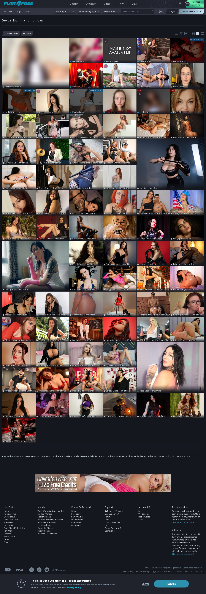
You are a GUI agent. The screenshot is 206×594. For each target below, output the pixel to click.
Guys (19, 11)
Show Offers (9, 536)
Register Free (10, 513)
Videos (74, 511)
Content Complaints (174, 571)
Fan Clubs (8, 525)
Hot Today (76, 513)
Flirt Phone (9, 530)
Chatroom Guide (112, 522)
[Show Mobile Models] (172, 33)
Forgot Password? (113, 528)
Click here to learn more (183, 522)
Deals (6, 539)
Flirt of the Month (45, 528)
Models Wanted (45, 513)
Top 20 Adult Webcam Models (51, 511)
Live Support (111, 513)
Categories (76, 522)
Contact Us (110, 530)
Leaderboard (77, 519)
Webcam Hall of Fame (47, 533)
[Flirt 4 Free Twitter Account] (31, 570)
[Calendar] (180, 3)
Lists (107, 519)
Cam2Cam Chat (11, 519)
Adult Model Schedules (14, 528)
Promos (7, 533)
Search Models (44, 516)
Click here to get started (183, 554)
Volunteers (76, 525)
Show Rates (9, 516)
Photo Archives (44, 525)
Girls (11, 11)
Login (140, 511)
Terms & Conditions (193, 571)
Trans (27, 11)
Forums (108, 516)
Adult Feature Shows (47, 522)
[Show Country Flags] (176, 33)
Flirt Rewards (144, 516)
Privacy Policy (127, 571)
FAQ (106, 525)
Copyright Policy (158, 571)
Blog (6, 542)
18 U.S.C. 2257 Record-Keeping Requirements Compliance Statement (173, 567)
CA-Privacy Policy (142, 571)
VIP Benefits (143, 513)
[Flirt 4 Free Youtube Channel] (46, 570)
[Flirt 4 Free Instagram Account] (39, 570)
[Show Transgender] (181, 33)
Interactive (9, 522)
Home (6, 511)
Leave (145, 584)
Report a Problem (115, 511)
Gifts (140, 519)
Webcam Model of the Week (50, 519)
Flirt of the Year (44, 530)
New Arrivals (77, 516)
